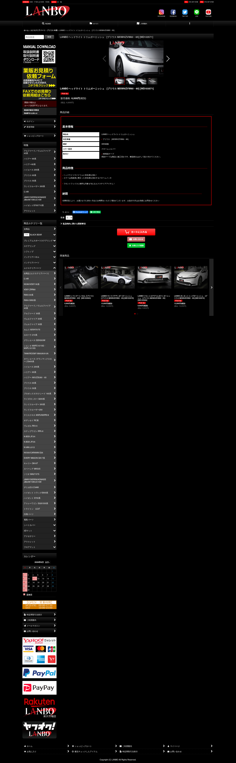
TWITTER (185, 16)
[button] (46, 24)
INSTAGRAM (161, 16)
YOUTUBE (208, 16)
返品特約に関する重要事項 (74, 223)
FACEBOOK (173, 16)
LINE (196, 16)
